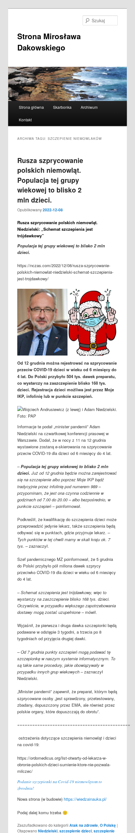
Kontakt (25, 119)
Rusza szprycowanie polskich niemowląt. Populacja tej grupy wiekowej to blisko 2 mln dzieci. (50, 180)
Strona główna (31, 107)
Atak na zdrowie (83, 825)
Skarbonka (62, 107)
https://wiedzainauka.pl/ (85, 799)
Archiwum (89, 107)
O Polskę (108, 825)
